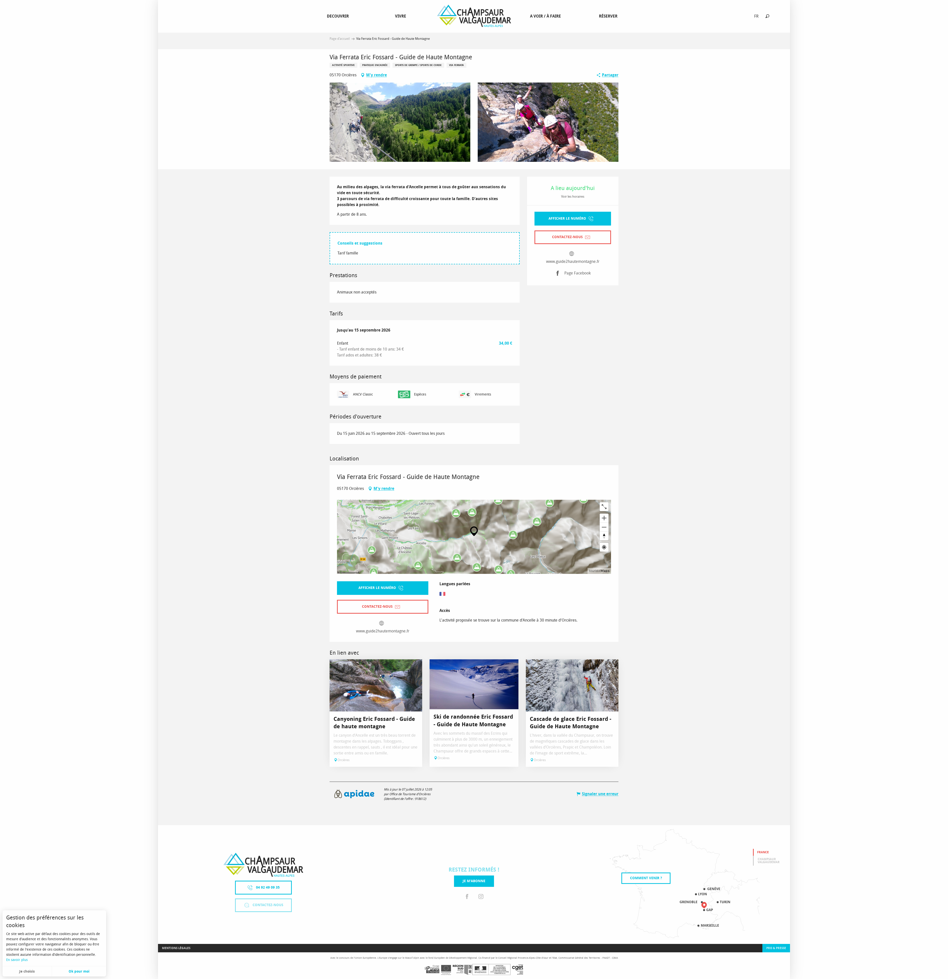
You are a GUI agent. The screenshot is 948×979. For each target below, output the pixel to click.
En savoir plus (17, 960)
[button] (767, 16)
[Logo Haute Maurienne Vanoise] (263, 865)
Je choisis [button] (27, 971)
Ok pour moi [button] (79, 971)
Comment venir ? (646, 878)
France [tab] (763, 852)
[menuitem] (339, 16)
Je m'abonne (474, 881)
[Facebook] (467, 897)
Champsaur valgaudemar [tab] (769, 860)
